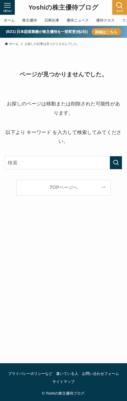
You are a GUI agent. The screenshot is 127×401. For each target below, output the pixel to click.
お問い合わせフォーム (100, 374)
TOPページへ (64, 187)
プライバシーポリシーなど (30, 374)
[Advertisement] (63, 286)
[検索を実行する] (116, 162)
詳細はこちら (106, 32)
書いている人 (67, 374)
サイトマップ (63, 381)
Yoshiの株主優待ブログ (63, 7)
